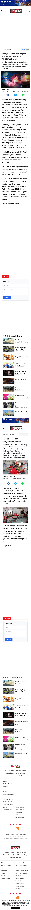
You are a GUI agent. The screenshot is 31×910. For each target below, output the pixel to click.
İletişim (15, 775)
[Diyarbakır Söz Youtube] (20, 824)
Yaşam (12, 434)
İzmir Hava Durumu (8, 799)
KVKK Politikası (9, 770)
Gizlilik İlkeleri (10, 773)
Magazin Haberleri (7, 809)
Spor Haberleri (6, 807)
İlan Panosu (19, 820)
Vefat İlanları (19, 812)
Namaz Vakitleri (20, 809)
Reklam (21, 775)
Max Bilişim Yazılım (22, 838)
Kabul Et (15, 908)
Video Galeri (6, 789)
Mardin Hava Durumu (8, 804)
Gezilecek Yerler (20, 817)
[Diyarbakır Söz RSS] (17, 828)
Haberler (4, 49)
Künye (9, 775)
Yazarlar (5, 791)
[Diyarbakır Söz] (16, 11)
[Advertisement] (15, 30)
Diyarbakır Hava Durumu (9, 802)
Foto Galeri (6, 786)
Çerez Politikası (20, 773)
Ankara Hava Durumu (8, 796)
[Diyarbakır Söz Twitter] (13, 824)
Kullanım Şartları (21, 770)
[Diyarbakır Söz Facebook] (10, 824)
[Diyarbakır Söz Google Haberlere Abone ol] (25, 49)
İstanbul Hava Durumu (8, 794)
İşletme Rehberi (20, 815)
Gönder (7, 297)
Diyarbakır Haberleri (8, 784)
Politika (10, 49)
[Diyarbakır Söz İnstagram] (16, 824)
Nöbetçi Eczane (20, 807)
